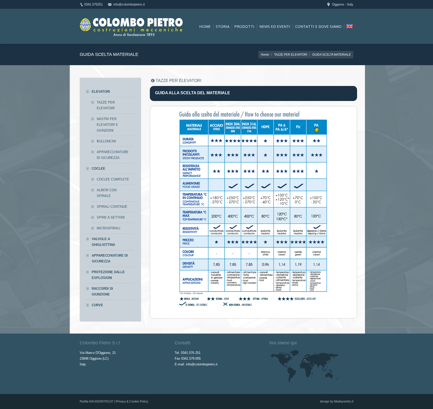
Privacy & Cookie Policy (132, 401)
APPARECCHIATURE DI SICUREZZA (113, 155)
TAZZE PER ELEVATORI (290, 54)
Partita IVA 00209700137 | (98, 401)
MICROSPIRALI (108, 228)
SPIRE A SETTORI (111, 217)
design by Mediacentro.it (336, 401)
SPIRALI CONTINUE (112, 207)
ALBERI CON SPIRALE (107, 193)
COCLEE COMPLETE (113, 179)
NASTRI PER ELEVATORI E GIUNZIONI (107, 124)
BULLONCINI (106, 141)
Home (265, 54)
